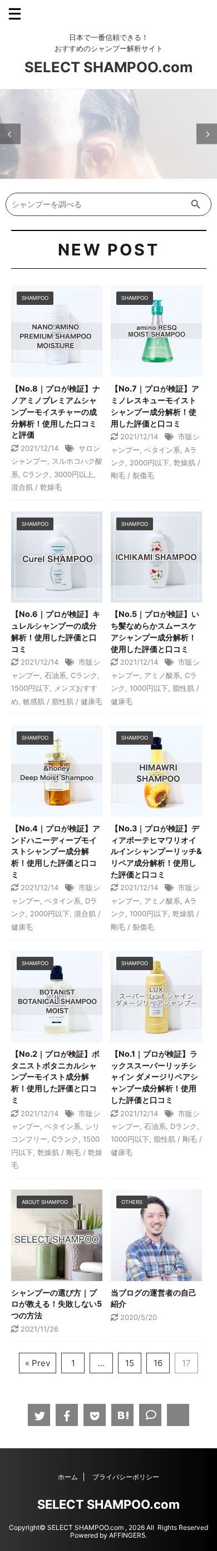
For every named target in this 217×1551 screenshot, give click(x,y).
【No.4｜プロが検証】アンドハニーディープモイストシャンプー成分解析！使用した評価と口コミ (55, 851)
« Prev (37, 1363)
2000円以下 (149, 462)
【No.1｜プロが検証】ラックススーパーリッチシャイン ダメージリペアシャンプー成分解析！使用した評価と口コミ (154, 1077)
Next (206, 134)
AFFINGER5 (127, 1535)
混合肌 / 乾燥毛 (36, 487)
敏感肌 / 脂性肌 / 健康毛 (62, 701)
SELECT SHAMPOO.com (108, 67)
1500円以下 (30, 688)
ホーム (68, 1477)
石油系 (55, 675)
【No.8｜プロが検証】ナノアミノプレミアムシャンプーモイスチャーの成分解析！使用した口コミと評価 (55, 411)
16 (158, 1363)
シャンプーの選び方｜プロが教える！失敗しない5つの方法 (56, 1304)
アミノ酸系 (162, 675)
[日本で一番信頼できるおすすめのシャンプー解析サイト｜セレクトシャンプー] (122, 1415)
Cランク (36, 474)
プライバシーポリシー (125, 1477)
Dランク (183, 1126)
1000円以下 (149, 688)
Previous (10, 134)
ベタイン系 (162, 449)
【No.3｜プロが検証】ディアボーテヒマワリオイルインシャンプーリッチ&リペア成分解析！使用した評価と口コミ (156, 851)
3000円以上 (73, 474)
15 (129, 1363)
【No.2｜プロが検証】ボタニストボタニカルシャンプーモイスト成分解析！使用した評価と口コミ (55, 1077)
